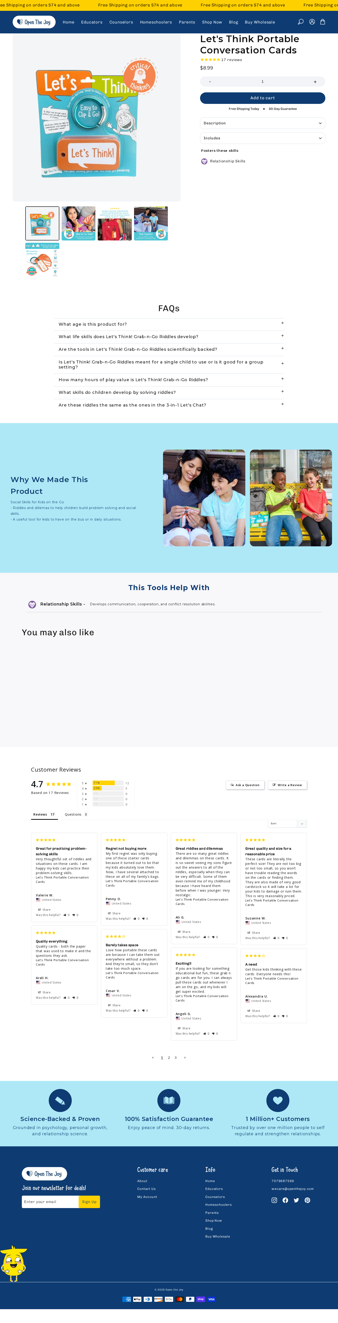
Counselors (121, 22)
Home (68, 22)
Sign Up (89, 1202)
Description (215, 123)
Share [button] (46, 910)
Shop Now (212, 22)
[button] (67, 915)
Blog (233, 22)
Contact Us (146, 1189)
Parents (187, 22)
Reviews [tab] (40, 814)
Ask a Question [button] (248, 785)
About (142, 1181)
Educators (91, 22)
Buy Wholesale (260, 22)
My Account (147, 1197)
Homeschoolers (156, 22)
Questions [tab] (73, 814)
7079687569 (283, 1181)
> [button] (185, 1057)
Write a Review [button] (290, 785)
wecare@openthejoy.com (293, 1189)
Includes (212, 138)
